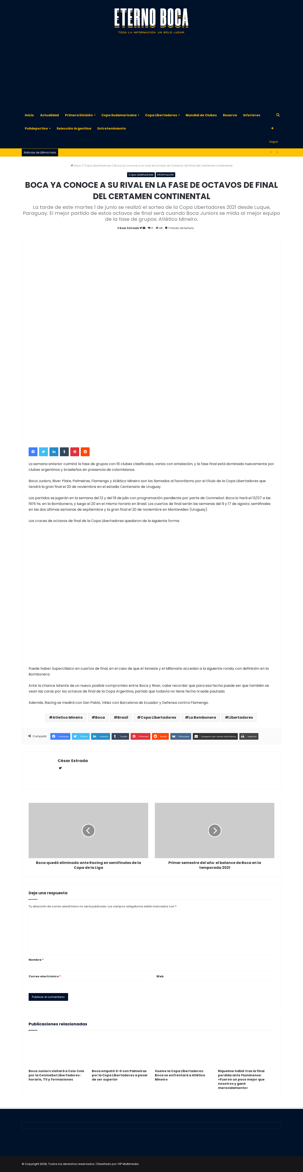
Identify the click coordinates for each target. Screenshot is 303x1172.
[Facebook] (33, 451)
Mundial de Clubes (201, 115)
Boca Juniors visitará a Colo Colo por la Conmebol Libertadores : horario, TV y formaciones (56, 1075)
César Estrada (128, 228)
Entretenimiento (111, 128)
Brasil (122, 717)
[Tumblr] (64, 451)
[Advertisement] (151, 73)
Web (160, 976)
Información (165, 175)
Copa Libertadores (161, 115)
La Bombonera (202, 717)
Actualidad (49, 115)
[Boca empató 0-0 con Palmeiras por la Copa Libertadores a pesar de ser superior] (120, 1051)
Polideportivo (36, 128)
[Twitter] (43, 451)
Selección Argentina (74, 128)
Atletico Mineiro (68, 717)
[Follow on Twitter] (141, 228)
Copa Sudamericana (118, 115)
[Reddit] (85, 451)
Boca (100, 717)
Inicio (29, 115)
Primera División (79, 115)
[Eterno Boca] (151, 21)
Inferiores (251, 115)
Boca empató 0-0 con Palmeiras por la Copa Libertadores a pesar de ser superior (120, 1075)
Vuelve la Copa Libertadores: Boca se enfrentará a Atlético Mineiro (180, 1075)
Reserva (230, 115)
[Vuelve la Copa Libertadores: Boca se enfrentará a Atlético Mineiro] (183, 1051)
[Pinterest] (74, 451)
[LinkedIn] (53, 451)
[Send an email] (144, 228)
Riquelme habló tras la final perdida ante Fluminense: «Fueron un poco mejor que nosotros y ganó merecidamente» (241, 1079)
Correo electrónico (45, 976)
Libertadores (240, 717)
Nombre (36, 960)
